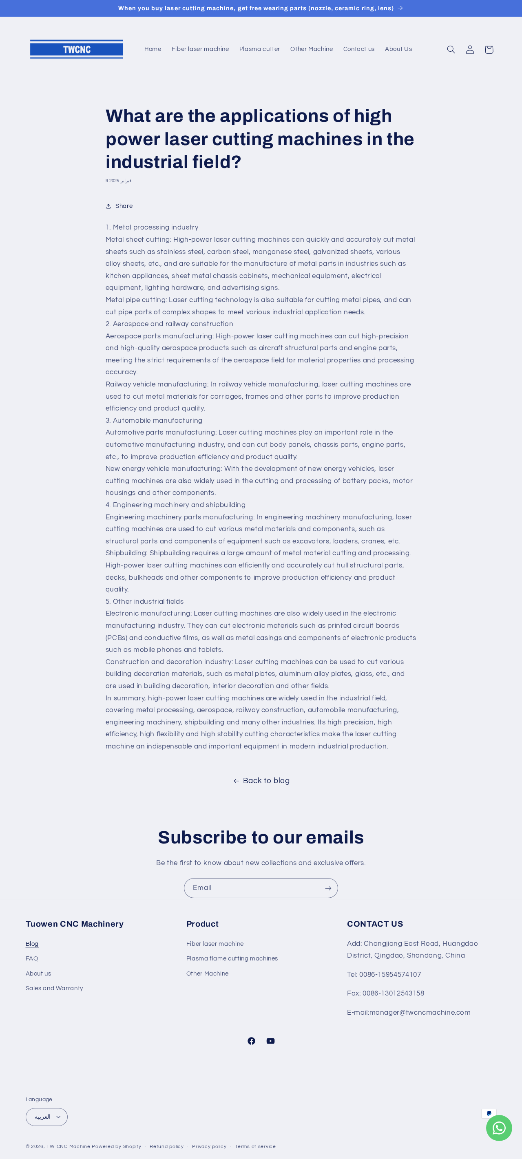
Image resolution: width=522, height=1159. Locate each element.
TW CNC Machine (68, 1146)
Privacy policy (209, 1146)
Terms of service (255, 1146)
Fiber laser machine (215, 943)
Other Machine (207, 973)
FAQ (32, 959)
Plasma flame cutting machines (232, 959)
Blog (32, 943)
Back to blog (266, 781)
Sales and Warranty (54, 988)
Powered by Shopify (116, 1146)
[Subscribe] (328, 888)
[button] (451, 49)
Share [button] (124, 206)
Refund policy (167, 1146)
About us (38, 973)
